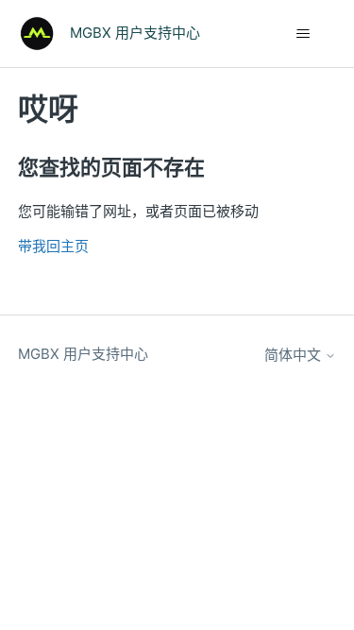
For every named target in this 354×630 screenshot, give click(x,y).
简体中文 (294, 355)
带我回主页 (53, 246)
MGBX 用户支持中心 (83, 354)
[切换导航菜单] (302, 34)
